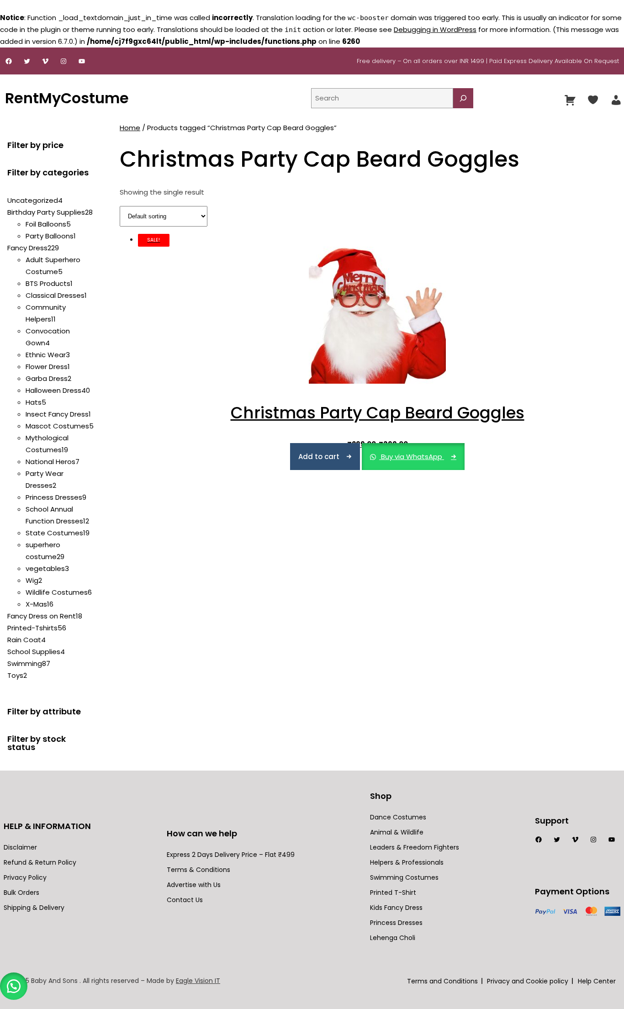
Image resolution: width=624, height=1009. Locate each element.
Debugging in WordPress (435, 29)
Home (130, 127)
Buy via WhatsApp (411, 456)
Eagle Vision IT (198, 980)
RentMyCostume (67, 98)
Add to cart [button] (318, 456)
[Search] (463, 98)
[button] (13, 986)
